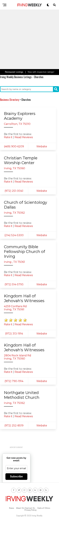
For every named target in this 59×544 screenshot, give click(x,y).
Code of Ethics (43, 508)
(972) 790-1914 (14, 381)
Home (11, 508)
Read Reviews (24, 137)
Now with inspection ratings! (41, 72)
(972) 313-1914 (14, 333)
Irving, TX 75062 (14, 212)
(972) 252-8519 (13, 425)
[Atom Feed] (40, 490)
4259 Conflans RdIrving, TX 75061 (15, 308)
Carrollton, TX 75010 (17, 123)
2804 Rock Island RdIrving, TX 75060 (17, 357)
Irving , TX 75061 (14, 261)
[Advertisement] (29, 39)
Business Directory (9, 100)
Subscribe (16, 476)
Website (42, 146)
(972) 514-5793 (14, 284)
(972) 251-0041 (14, 190)
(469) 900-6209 (14, 146)
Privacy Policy (30, 509)
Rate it (8, 137)
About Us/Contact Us (25, 508)
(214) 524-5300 (14, 235)
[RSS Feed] (46, 490)
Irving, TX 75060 (14, 168)
